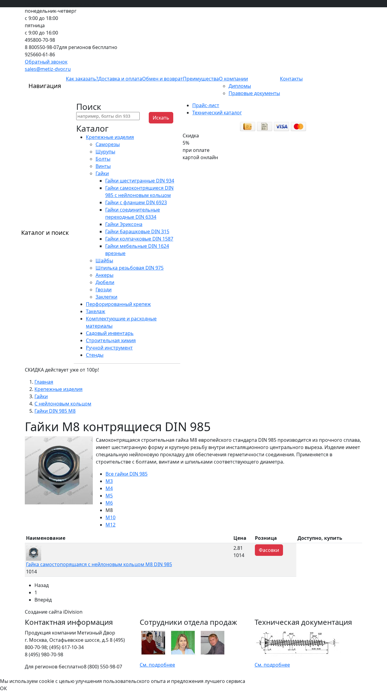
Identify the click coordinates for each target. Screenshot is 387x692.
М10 (110, 517)
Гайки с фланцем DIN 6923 (136, 202)
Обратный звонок (46, 61)
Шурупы (105, 151)
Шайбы (104, 260)
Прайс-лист (205, 105)
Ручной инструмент (109, 347)
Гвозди (104, 289)
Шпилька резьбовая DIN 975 (130, 267)
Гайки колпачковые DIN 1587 (139, 238)
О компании (233, 78)
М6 (109, 503)
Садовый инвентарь (110, 333)
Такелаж (95, 311)
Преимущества (201, 78)
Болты (103, 159)
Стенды (94, 355)
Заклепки (106, 297)
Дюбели (105, 282)
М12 (110, 524)
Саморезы (108, 144)
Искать (161, 117)
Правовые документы (254, 93)
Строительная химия (111, 340)
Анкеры (104, 275)
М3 (109, 481)
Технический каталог (217, 112)
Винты (103, 166)
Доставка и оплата (120, 78)
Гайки (102, 173)
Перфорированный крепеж (118, 304)
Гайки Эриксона (123, 224)
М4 (109, 488)
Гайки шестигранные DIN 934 (139, 180)
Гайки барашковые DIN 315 (137, 231)
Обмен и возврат (162, 78)
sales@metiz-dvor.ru (48, 69)
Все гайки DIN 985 (127, 474)
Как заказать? (82, 78)
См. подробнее (157, 664)
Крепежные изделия (110, 137)
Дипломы (240, 86)
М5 (109, 495)
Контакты (291, 78)
